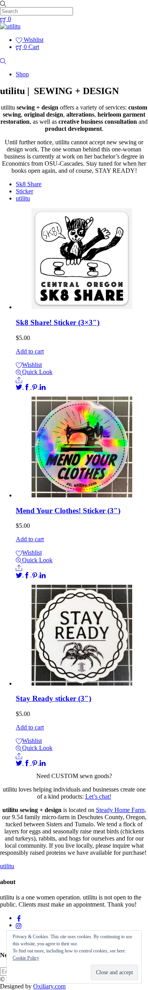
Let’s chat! (98, 796)
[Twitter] (20, 386)
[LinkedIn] (42, 386)
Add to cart (30, 351)
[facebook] (19, 917)
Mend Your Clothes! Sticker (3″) (68, 510)
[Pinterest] (35, 386)
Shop (22, 74)
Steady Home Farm (120, 810)
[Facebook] (28, 386)
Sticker (24, 191)
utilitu (23, 198)
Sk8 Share (28, 184)
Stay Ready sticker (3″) (53, 698)
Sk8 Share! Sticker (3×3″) (57, 322)
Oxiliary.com (49, 986)
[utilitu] (10, 26)
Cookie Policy (26, 958)
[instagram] (19, 925)
